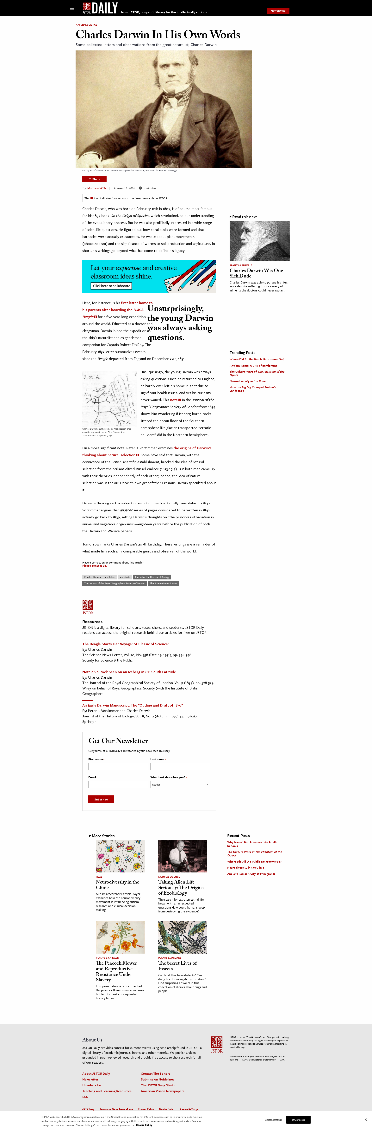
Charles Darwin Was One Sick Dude (256, 274)
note (174, 399)
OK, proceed (298, 1119)
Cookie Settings (189, 1109)
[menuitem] (278, 11)
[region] (186, 1120)
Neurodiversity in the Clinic (248, 381)
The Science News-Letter (163, 583)
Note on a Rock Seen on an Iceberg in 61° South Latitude (129, 671)
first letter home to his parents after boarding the (117, 309)
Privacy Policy (146, 1109)
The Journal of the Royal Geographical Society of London (114, 583)
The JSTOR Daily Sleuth (158, 1085)
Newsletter (278, 11)
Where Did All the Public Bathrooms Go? (257, 359)
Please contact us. (94, 565)
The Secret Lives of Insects (177, 967)
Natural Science (86, 25)
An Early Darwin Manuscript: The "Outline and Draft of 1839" (132, 705)
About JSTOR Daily (96, 1073)
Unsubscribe (91, 1085)
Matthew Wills (96, 188)
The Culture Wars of (257, 373)
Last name (158, 759)
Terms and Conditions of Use (116, 1109)
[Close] (366, 1119)
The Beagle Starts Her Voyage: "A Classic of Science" (125, 643)
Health (100, 877)
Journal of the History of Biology (152, 577)
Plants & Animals (241, 265)
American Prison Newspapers (162, 1090)
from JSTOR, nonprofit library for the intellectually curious (164, 12)
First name (96, 759)
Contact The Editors (155, 1073)
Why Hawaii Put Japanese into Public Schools (252, 844)
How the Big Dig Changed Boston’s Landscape (253, 389)
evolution (110, 577)
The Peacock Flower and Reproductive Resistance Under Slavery (116, 972)
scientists (125, 577)
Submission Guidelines (157, 1079)
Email (92, 777)
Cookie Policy (167, 1109)
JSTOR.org (88, 1109)
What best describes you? (168, 777)
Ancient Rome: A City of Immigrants (253, 365)
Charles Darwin (92, 577)
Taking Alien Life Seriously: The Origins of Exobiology (181, 888)
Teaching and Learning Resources (107, 1090)
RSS (85, 1096)
